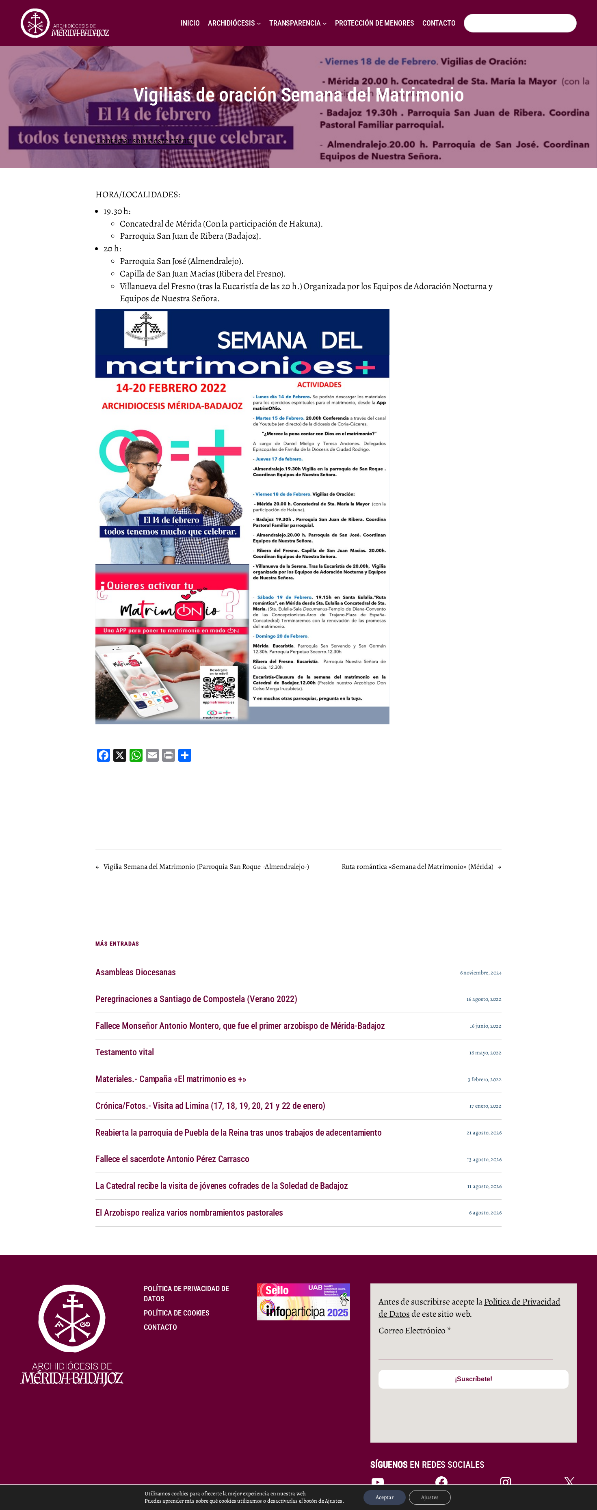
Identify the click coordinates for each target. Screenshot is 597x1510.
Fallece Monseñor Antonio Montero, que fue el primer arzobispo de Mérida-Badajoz (240, 1026)
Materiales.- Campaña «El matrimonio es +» (171, 1079)
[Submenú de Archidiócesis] (259, 23)
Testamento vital (124, 1052)
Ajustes (430, 1497)
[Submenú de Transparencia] (324, 23)
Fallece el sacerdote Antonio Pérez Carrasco (172, 1159)
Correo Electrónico (415, 1330)
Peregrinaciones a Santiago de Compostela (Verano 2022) (196, 999)
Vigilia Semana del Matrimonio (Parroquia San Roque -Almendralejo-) (206, 866)
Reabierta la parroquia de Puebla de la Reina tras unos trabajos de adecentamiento (238, 1133)
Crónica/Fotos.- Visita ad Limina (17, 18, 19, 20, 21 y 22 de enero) (210, 1106)
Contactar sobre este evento (144, 140)
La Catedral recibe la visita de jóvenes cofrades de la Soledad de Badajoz (221, 1186)
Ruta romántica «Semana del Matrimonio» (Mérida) (417, 866)
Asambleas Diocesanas (135, 972)
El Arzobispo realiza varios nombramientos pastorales (189, 1213)
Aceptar (385, 1497)
